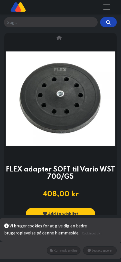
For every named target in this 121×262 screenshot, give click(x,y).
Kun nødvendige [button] (65, 250)
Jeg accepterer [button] (102, 250)
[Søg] (108, 22)
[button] (60, 213)
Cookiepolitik (91, 233)
